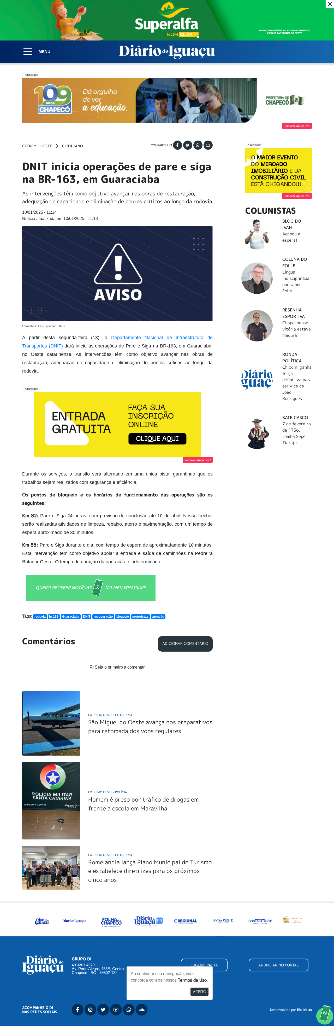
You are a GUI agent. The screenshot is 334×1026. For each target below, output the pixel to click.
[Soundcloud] (141, 1010)
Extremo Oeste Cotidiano (110, 715)
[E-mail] (208, 145)
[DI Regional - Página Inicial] (42, 921)
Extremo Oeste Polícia (107, 792)
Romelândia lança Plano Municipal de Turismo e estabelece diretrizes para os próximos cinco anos (150, 871)
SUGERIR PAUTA (204, 965)
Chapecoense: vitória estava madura (296, 329)
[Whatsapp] (197, 145)
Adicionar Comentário (185, 643)
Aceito (199, 991)
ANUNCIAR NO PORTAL (278, 965)
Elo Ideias (304, 1010)
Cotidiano (72, 146)
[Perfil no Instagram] (90, 1010)
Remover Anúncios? (297, 126)
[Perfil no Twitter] (103, 1010)
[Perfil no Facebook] (78, 1010)
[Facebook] (177, 145)
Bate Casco (295, 417)
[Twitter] (187, 145)
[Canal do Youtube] (116, 1010)
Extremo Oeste (37, 146)
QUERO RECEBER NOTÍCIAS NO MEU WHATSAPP (91, 587)
